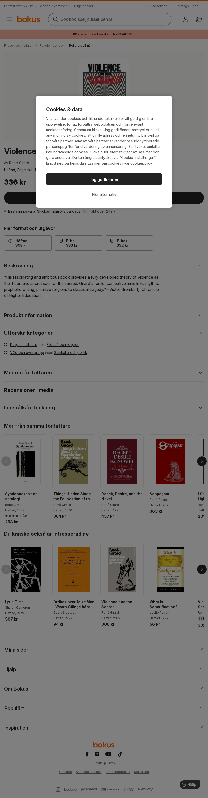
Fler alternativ (104, 194)
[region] (104, 152)
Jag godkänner (104, 179)
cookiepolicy (141, 163)
